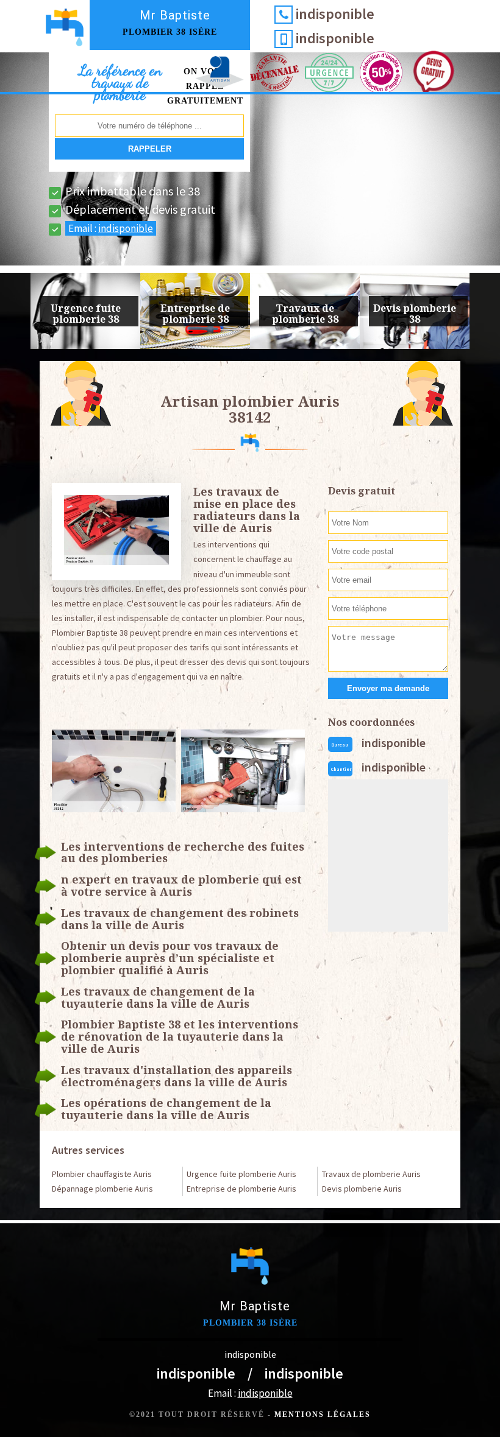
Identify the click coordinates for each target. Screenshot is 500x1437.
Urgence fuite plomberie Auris (241, 1173)
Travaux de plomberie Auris (371, 1173)
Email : (110, 228)
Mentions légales (322, 1414)
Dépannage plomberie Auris (102, 1188)
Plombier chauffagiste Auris (102, 1173)
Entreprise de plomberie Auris (241, 1188)
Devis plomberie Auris (362, 1188)
